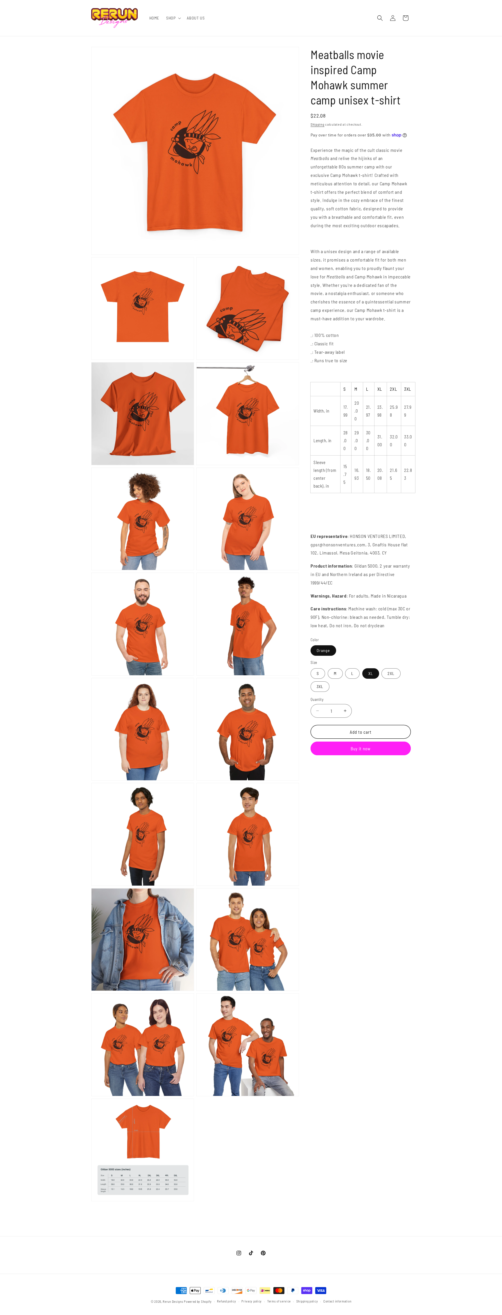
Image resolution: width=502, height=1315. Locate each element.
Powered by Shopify (198, 1301)
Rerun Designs (173, 1301)
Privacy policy (251, 1301)
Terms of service (279, 1301)
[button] (173, 18)
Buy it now (361, 748)
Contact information (337, 1301)
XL (370, 673)
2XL (391, 673)
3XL (320, 686)
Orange (323, 650)
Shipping (317, 124)
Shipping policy (307, 1301)
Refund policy (226, 1301)
